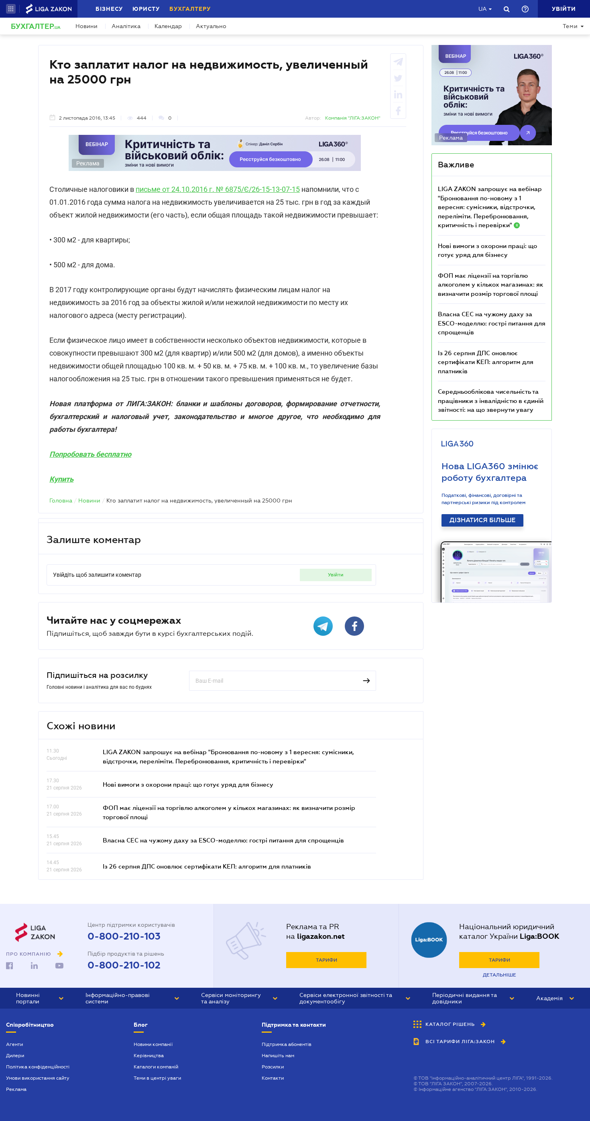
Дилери (15, 1055)
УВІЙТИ (336, 575)
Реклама (16, 1089)
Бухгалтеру (190, 9)
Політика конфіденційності (37, 1067)
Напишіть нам (278, 1055)
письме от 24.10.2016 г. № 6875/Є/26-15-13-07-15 (218, 189)
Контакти (273, 1078)
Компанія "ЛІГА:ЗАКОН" (352, 118)
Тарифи (326, 960)
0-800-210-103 (124, 936)
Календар (168, 26)
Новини (86, 26)
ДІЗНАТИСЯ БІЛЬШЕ (482, 520)
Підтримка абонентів (286, 1044)
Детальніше (499, 975)
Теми (570, 26)
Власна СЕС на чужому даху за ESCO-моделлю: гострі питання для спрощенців (223, 840)
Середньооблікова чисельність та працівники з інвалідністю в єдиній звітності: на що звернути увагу (490, 400)
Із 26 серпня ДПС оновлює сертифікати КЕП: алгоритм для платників (207, 866)
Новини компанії (153, 1044)
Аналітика (126, 26)
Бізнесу (109, 9)
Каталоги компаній (156, 1067)
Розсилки (273, 1067)
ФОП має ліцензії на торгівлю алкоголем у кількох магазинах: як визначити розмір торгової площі (490, 284)
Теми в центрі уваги (157, 1078)
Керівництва (149, 1055)
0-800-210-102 (124, 965)
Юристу (146, 9)
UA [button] (482, 9)
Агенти (14, 1044)
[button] (11, 9)
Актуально (211, 26)
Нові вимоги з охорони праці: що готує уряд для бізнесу (188, 784)
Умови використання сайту (37, 1078)
